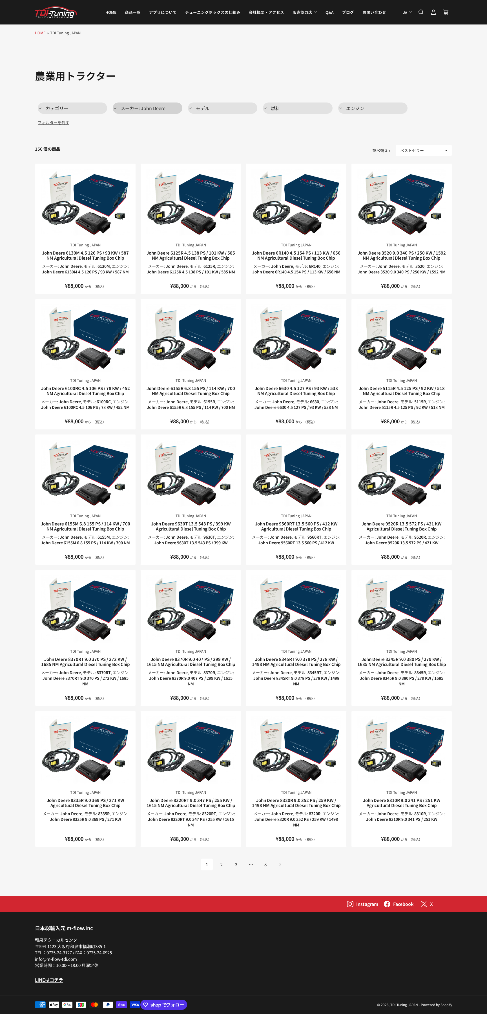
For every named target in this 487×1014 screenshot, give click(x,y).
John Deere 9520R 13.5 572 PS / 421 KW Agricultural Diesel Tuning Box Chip (402, 526)
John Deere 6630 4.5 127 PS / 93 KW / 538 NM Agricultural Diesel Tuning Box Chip (296, 390)
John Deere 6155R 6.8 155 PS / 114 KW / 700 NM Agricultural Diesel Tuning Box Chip (191, 390)
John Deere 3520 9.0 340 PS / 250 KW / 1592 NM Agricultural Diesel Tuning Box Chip (402, 255)
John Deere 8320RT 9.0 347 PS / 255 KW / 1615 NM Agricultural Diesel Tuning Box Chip (191, 802)
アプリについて (163, 12)
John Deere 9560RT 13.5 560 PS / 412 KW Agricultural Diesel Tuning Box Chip (296, 526)
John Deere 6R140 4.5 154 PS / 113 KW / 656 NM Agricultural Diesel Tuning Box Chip (296, 255)
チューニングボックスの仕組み (212, 12)
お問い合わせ (374, 12)
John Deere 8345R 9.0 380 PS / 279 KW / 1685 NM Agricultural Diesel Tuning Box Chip (401, 661)
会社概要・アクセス (266, 12)
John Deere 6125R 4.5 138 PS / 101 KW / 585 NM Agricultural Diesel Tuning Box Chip (191, 255)
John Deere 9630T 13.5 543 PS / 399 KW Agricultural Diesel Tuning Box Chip (191, 526)
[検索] (421, 12)
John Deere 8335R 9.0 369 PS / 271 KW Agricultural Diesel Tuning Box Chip (85, 802)
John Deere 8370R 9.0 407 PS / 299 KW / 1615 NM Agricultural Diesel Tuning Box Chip (191, 661)
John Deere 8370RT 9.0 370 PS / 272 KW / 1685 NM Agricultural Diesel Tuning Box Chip (85, 661)
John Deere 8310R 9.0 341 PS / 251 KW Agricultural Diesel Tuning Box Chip (401, 802)
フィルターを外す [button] (53, 122)
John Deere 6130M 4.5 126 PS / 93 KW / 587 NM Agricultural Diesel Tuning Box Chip (85, 255)
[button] (72, 108)
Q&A (330, 12)
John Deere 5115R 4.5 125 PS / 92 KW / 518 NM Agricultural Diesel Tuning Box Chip (402, 390)
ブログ (348, 12)
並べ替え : (381, 150)
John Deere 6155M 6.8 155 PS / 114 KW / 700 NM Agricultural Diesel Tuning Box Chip (85, 526)
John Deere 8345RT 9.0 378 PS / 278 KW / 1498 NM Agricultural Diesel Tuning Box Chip (296, 661)
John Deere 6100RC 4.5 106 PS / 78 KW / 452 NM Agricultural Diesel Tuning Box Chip (85, 390)
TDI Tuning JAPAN (85, 245)
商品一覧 (133, 12)
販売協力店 (302, 12)
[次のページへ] (280, 864)
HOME (110, 12)
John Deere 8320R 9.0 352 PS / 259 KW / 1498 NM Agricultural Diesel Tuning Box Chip (296, 802)
